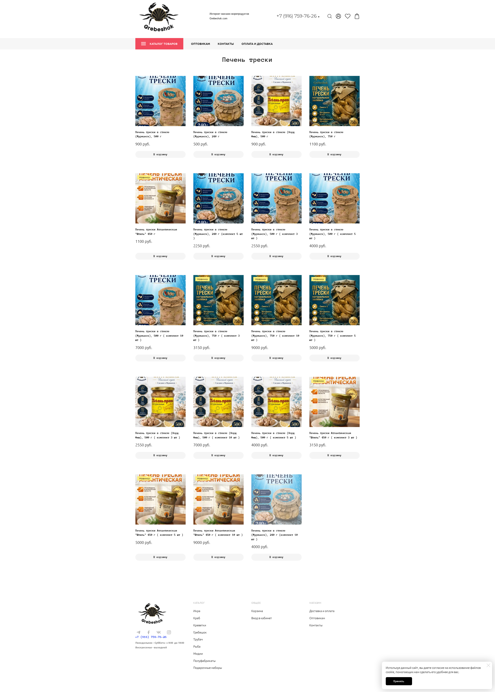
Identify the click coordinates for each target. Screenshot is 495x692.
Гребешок (200, 632)
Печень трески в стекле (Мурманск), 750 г (326, 134)
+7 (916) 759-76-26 (298, 16)
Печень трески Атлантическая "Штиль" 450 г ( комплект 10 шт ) (218, 533)
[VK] (159, 632)
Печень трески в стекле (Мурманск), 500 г (152, 134)
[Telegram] (138, 632)
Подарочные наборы (207, 668)
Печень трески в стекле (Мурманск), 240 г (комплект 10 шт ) (274, 535)
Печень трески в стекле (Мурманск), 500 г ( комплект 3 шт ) (274, 234)
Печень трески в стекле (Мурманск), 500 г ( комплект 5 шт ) (332, 234)
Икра (196, 611)
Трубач (198, 639)
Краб (196, 618)
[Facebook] (148, 632)
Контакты (226, 44)
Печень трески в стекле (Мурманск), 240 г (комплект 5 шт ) (218, 234)
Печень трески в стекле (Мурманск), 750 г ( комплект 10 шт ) (275, 335)
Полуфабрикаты (204, 661)
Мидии (198, 653)
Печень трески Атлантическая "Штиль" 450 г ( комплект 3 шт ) (333, 435)
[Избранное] (347, 16)
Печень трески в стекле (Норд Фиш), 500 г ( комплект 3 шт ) (157, 435)
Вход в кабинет (261, 618)
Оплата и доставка (257, 44)
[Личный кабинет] (338, 16)
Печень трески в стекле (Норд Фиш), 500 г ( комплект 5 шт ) (273, 435)
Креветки (199, 625)
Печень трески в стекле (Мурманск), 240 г (210, 134)
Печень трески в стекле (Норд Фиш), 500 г (273, 134)
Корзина (257, 611)
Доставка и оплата (322, 611)
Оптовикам (200, 44)
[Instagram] (169, 632)
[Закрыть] (488, 665)
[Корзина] (357, 16)
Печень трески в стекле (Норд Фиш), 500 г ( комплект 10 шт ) (216, 435)
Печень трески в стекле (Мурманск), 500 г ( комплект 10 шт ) (159, 335)
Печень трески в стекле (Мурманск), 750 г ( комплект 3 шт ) (216, 335)
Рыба (197, 646)
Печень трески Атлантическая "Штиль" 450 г (156, 231)
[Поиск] (330, 16)
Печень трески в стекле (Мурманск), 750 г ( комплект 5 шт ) (332, 335)
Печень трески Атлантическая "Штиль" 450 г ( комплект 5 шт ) (159, 533)
